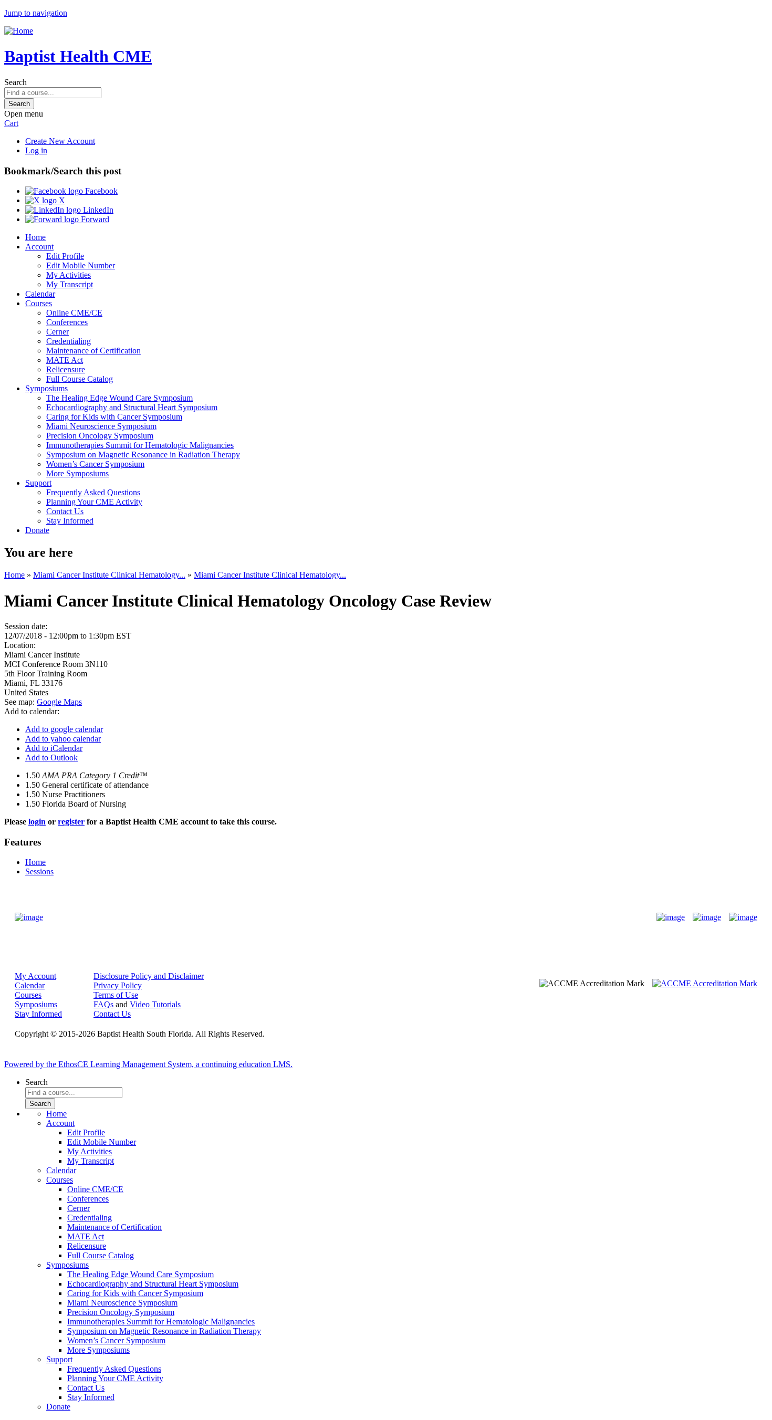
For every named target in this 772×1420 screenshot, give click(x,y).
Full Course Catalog (79, 378)
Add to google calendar (64, 729)
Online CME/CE (74, 312)
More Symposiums (77, 473)
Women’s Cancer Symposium (95, 464)
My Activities (68, 274)
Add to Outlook (51, 757)
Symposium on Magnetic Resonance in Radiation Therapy (143, 454)
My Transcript (69, 284)
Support (38, 482)
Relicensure (65, 369)
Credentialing (68, 341)
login (37, 821)
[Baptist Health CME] (29, 917)
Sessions (39, 871)
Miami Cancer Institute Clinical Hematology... (109, 574)
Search (15, 82)
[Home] (18, 30)
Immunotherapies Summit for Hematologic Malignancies (140, 445)
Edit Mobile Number (80, 265)
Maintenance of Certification (93, 350)
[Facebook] (670, 917)
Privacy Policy (117, 985)
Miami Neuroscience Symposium (101, 426)
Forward (94, 219)
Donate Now (353, 917)
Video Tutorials (155, 1004)
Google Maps (59, 701)
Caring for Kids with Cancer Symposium (114, 416)
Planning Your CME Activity (94, 501)
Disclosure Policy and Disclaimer (148, 976)
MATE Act (64, 360)
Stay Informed (69, 520)
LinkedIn (97, 209)
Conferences (67, 322)
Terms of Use (115, 994)
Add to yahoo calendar (63, 738)
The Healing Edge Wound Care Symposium (119, 397)
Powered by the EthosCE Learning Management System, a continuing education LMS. (148, 1064)
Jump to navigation (35, 12)
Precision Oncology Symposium (99, 435)
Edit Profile (65, 256)
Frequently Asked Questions (93, 492)
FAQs (103, 1004)
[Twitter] (707, 917)
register (71, 821)
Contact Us (65, 511)
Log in (36, 150)
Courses (38, 303)
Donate (37, 530)
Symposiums (46, 388)
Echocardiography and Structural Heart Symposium (131, 407)
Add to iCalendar (53, 748)
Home (35, 237)
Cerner (57, 331)
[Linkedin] (743, 917)
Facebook (100, 190)
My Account (35, 976)
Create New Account (60, 141)
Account (39, 246)
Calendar (40, 293)
